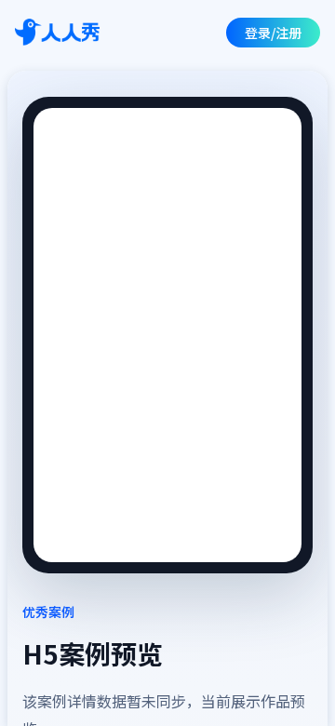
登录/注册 (273, 32)
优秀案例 (48, 611)
